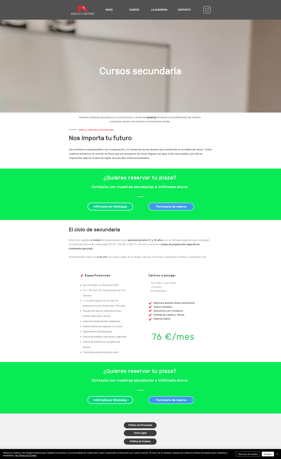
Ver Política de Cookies (25, 455)
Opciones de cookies (248, 454)
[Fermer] (277, 454)
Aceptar (267, 454)
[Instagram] (207, 10)
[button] (134, 9)
